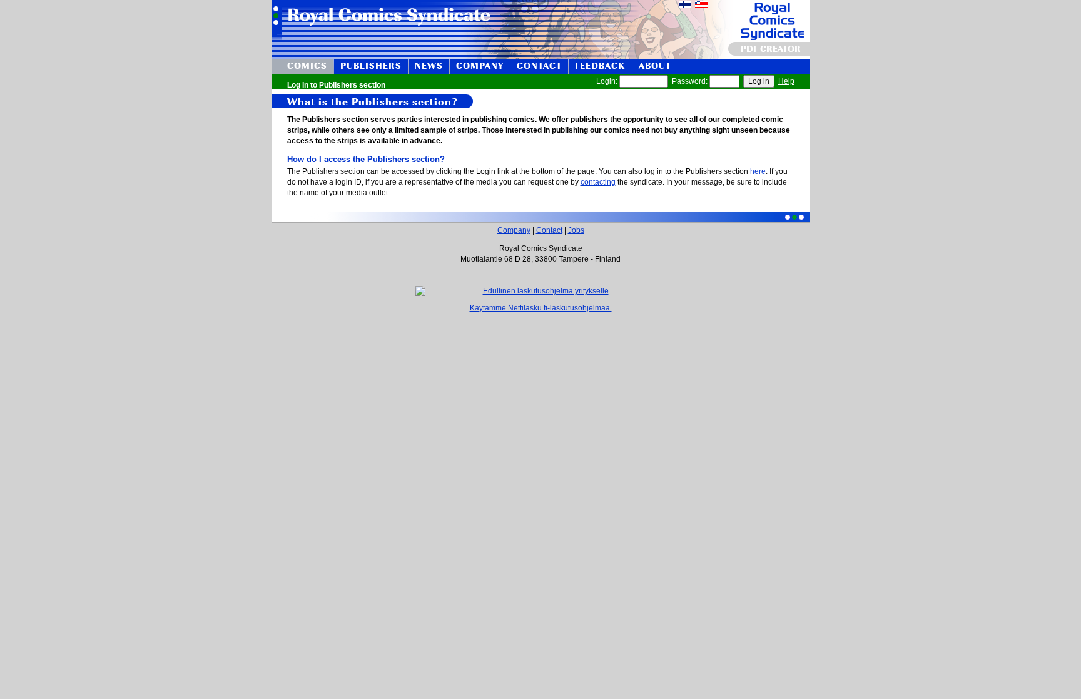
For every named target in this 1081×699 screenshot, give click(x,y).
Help (786, 81)
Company (513, 230)
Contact (549, 230)
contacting (598, 182)
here (758, 171)
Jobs (576, 230)
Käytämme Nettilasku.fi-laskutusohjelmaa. (541, 308)
